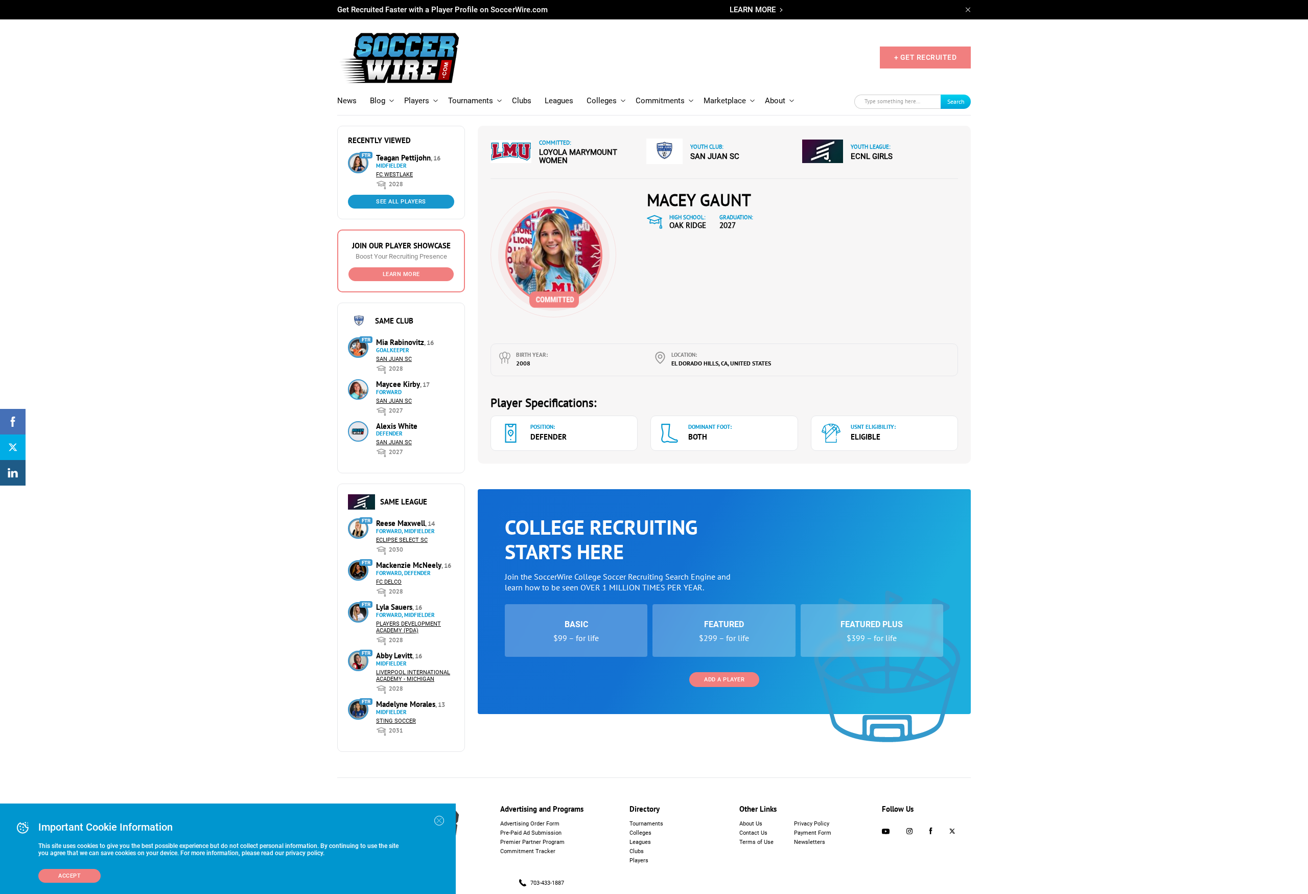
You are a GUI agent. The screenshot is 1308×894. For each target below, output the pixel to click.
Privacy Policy (811, 823)
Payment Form (812, 833)
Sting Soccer (396, 721)
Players (416, 101)
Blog (377, 101)
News (347, 101)
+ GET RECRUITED (925, 57)
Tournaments (470, 101)
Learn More (401, 274)
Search (956, 101)
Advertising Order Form (529, 823)
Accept (69, 876)
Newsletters (809, 842)
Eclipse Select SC (402, 540)
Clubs (521, 101)
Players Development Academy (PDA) (408, 627)
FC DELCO (389, 582)
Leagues (559, 101)
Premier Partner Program (532, 842)
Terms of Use (756, 842)
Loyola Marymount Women (578, 156)
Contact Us (753, 833)
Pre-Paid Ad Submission (531, 833)
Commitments (660, 101)
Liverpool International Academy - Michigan (413, 675)
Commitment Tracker (527, 851)
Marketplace (725, 101)
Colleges (602, 101)
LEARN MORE (753, 9)
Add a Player (724, 679)
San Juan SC (394, 359)
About (775, 101)
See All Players (401, 201)
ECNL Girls (872, 156)
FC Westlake (394, 174)
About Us (750, 823)
